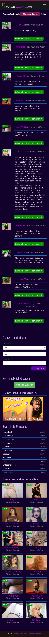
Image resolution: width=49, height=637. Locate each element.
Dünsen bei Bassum (37, 25)
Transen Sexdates (20, 634)
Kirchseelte (24, 436)
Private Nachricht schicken (28, 39)
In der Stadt (7, 359)
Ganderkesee (24, 472)
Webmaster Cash (35, 634)
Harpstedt (24, 432)
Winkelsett (24, 450)
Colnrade (24, 469)
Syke (24, 461)
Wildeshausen (24, 465)
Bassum (24, 454)
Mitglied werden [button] (24, 385)
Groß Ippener (24, 439)
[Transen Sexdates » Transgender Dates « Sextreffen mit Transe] (17, 5)
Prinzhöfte (24, 443)
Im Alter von (7, 344)
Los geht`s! (39, 368)
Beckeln (24, 447)
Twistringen (24, 458)
